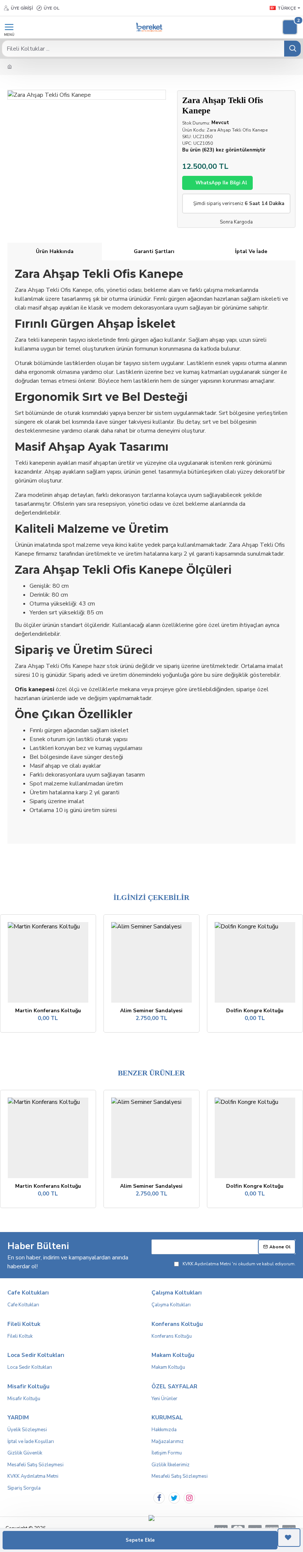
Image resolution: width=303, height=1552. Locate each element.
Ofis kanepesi (34, 689)
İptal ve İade (251, 251)
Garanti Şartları (154, 251)
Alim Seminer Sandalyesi (151, 1010)
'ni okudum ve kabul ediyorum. (239, 1264)
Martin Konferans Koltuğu (48, 1010)
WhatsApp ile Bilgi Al (221, 183)
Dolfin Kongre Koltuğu (254, 1010)
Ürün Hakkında (55, 251)
